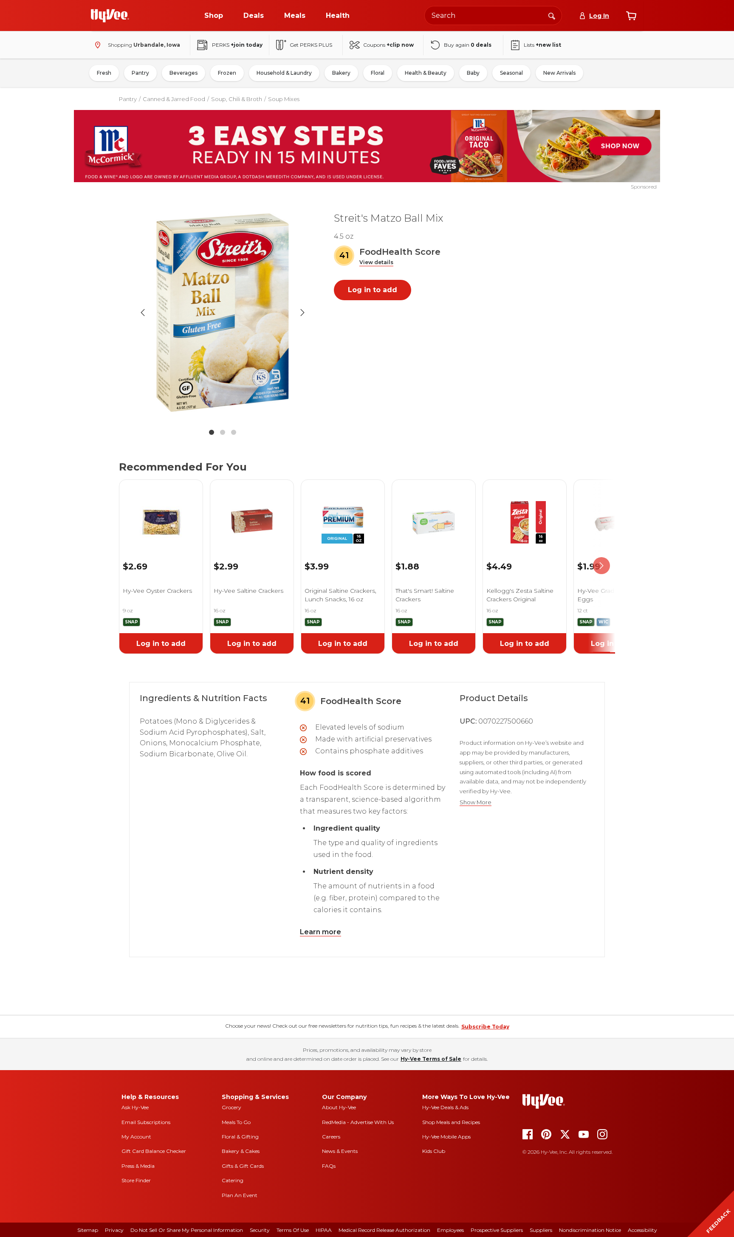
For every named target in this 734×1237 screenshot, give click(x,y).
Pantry (140, 73)
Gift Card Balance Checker (153, 1151)
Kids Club (433, 1151)
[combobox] (493, 15)
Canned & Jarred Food (174, 99)
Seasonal (511, 73)
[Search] (552, 15)
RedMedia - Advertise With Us (358, 1122)
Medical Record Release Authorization (384, 1230)
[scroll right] (601, 565)
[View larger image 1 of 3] (222, 312)
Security (260, 1230)
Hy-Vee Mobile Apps (446, 1136)
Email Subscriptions (145, 1122)
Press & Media (138, 1166)
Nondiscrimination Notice (590, 1230)
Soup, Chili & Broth (236, 99)
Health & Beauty (425, 73)
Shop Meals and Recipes (451, 1122)
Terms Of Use (293, 1230)
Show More (475, 802)
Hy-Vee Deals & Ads (445, 1107)
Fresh (104, 73)
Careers (331, 1136)
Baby (473, 73)
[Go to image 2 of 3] (222, 432)
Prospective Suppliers (497, 1230)
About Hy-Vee (339, 1107)
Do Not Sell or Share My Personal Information (186, 1230)
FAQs (329, 1166)
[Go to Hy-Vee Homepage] (110, 16)
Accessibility (642, 1230)
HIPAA (324, 1230)
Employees (450, 1230)
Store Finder (136, 1180)
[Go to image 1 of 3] (211, 432)
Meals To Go (236, 1122)
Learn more (320, 932)
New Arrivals (559, 73)
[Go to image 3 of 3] (233, 432)
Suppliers (541, 1230)
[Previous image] (143, 312)
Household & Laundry (284, 73)
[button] (376, 262)
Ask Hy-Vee (135, 1107)
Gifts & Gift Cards (243, 1166)
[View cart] (631, 15)
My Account (136, 1136)
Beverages (183, 73)
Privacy (114, 1230)
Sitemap (87, 1230)
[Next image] (302, 312)
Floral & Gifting (240, 1136)
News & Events (340, 1151)
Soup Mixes (283, 99)
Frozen (227, 73)
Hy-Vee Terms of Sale (431, 1059)
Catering (232, 1180)
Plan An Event (239, 1195)
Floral (377, 73)
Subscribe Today (485, 1026)
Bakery (341, 73)
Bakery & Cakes (241, 1151)
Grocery (231, 1107)
